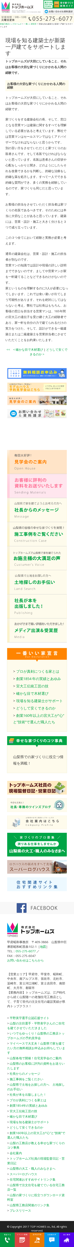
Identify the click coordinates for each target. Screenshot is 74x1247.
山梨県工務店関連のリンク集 (29, 1205)
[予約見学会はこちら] (33, 391)
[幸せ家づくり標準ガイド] (58, 7)
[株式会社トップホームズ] (21, 13)
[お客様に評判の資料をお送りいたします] (37, 497)
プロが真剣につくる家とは (37, 671)
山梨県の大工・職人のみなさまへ (33, 1168)
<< (8, 349)
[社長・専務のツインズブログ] (37, 811)
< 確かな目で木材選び (28, 349)
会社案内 (16, 1153)
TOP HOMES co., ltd (42, 1226)
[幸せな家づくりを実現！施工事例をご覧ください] (37, 545)
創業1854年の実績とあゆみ (28, 1105)
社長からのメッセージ (25, 1073)
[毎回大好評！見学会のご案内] (37, 473)
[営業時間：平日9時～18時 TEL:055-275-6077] (37, 21)
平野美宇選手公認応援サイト (29, 1018)
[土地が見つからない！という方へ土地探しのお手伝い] (37, 593)
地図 (43, 947)
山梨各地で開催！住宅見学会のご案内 (36, 1058)
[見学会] (33, 404)
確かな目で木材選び (32, 693)
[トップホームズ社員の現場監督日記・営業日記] (37, 793)
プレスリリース (20, 1210)
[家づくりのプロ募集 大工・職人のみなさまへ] (37, 855)
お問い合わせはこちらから (25, 960)
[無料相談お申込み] (33, 377)
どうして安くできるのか (36, 708)
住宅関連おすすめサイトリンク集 (33, 1179)
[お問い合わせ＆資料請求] (58, 13)
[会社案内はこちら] (37, 828)
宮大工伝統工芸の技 (32, 686)
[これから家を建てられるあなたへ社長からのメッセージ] (37, 521)
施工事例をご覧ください (26, 1079)
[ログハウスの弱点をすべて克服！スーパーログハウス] (37, 872)
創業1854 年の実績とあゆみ (38, 678)
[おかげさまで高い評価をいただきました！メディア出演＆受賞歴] (37, 641)
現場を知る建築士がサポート (39, 700)
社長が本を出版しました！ (28, 1094)
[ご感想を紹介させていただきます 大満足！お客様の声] (37, 569)
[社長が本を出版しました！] (37, 617)
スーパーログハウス (23, 1174)
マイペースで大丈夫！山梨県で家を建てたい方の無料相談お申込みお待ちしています (36, 1048)
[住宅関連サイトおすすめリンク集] (37, 890)
